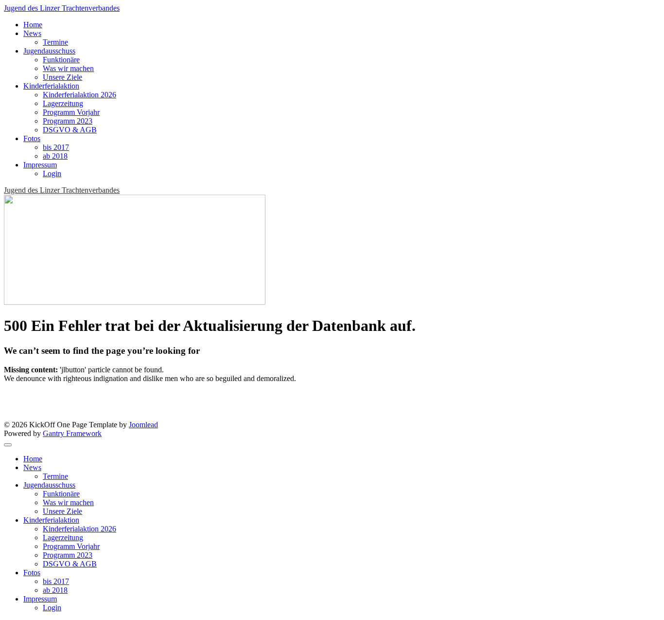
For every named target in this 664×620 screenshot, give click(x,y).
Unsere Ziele (62, 77)
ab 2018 (55, 156)
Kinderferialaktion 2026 (79, 95)
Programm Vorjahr (71, 112)
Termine (55, 42)
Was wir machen (68, 68)
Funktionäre (61, 59)
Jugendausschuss (49, 51)
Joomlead (143, 424)
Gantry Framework (72, 433)
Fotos (31, 138)
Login (52, 173)
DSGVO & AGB (70, 130)
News (32, 33)
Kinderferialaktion (51, 86)
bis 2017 (56, 147)
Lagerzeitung (63, 103)
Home (32, 24)
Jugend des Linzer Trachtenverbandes (62, 8)
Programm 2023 (67, 121)
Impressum (40, 165)
